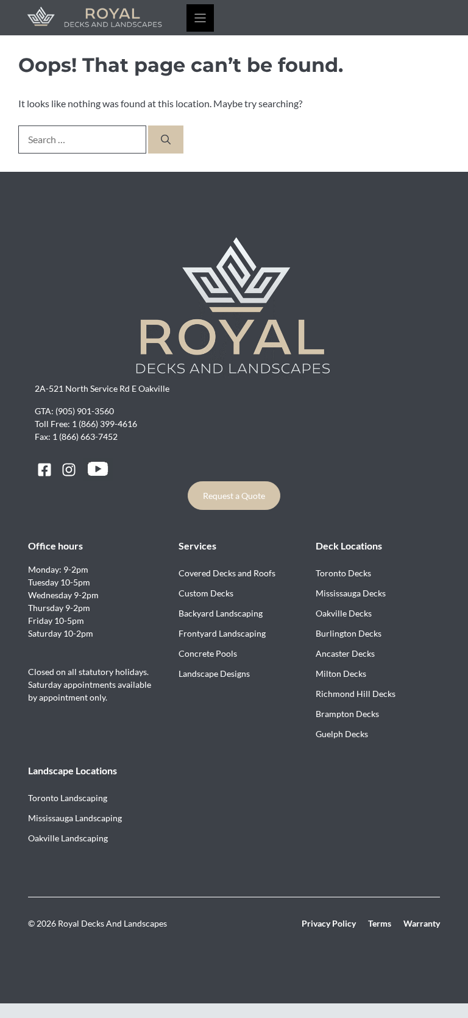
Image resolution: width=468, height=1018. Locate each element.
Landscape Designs (214, 673)
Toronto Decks (343, 573)
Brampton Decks (347, 714)
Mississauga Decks (351, 593)
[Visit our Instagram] (69, 469)
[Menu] (200, 18)
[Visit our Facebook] (44, 469)
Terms (379, 923)
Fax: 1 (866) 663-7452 (76, 436)
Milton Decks (341, 673)
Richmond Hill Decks (355, 693)
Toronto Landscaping (67, 798)
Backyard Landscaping (221, 613)
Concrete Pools (208, 653)
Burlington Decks (348, 633)
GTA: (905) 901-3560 (74, 411)
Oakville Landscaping (68, 838)
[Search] (165, 139)
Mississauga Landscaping (75, 818)
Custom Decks (206, 593)
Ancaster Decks (345, 653)
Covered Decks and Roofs (227, 573)
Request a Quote (234, 495)
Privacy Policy (329, 923)
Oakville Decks (344, 613)
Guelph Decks (342, 734)
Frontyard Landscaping (222, 633)
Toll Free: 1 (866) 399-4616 (86, 424)
